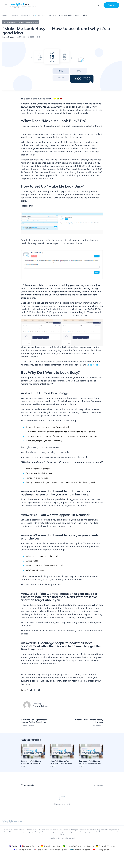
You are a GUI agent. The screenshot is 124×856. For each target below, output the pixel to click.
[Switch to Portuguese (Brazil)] (58, 99)
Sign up (111, 5)
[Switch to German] (61, 99)
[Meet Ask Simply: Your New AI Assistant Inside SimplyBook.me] (62, 755)
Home (4, 15)
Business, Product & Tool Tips (22, 15)
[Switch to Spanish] (55, 99)
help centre (94, 364)
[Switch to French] (51, 99)
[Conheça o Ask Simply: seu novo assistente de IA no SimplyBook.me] (91, 755)
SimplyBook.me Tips (31, 22)
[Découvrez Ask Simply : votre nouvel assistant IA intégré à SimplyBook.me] (33, 755)
